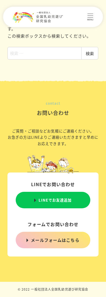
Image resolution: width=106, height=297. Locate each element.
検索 (90, 53)
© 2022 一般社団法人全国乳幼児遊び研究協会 (53, 289)
